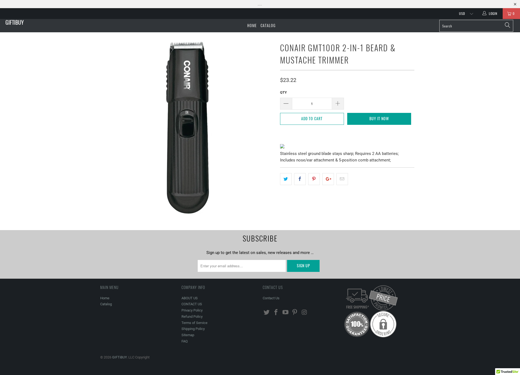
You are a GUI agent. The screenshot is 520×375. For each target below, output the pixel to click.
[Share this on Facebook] (300, 179)
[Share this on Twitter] (286, 179)
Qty (283, 92)
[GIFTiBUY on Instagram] (304, 312)
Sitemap (187, 335)
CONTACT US (191, 304)
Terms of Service (194, 323)
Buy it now (379, 118)
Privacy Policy (192, 310)
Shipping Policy (193, 329)
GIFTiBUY (14, 22)
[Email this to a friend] (342, 179)
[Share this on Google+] (328, 179)
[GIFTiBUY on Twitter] (267, 312)
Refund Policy (192, 316)
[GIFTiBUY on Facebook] (276, 312)
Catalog (268, 25)
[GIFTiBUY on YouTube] (285, 312)
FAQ (184, 341)
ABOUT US (189, 298)
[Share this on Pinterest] (314, 179)
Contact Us (271, 298)
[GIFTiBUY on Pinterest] (295, 312)
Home (252, 25)
